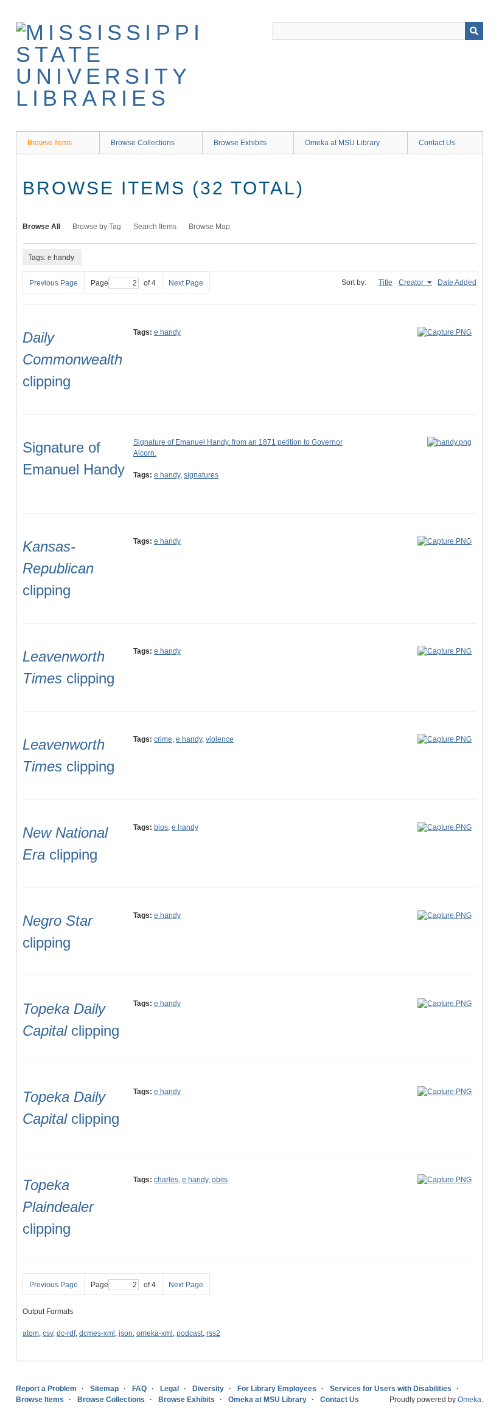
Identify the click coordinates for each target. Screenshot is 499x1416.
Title (386, 282)
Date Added (457, 282)
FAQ (139, 1388)
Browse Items (49, 143)
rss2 (213, 1333)
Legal (169, 1388)
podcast (189, 1333)
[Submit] (474, 31)
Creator (412, 282)
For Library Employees (276, 1388)
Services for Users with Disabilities (391, 1388)
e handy (167, 332)
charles (166, 1179)
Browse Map (209, 226)
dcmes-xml (97, 1333)
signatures (201, 475)
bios (161, 827)
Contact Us (437, 143)
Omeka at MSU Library (342, 143)
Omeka (469, 1399)
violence (220, 739)
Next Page (186, 283)
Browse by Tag (96, 226)
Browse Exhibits (240, 143)
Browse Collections (143, 143)
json (126, 1333)
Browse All (41, 226)
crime (163, 739)
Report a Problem (46, 1388)
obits (220, 1179)
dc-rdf (66, 1333)
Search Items (154, 226)
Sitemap (104, 1388)
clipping (72, 359)
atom (31, 1333)
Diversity (208, 1388)
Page (99, 283)
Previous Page (53, 283)
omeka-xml (154, 1333)
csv (48, 1333)
